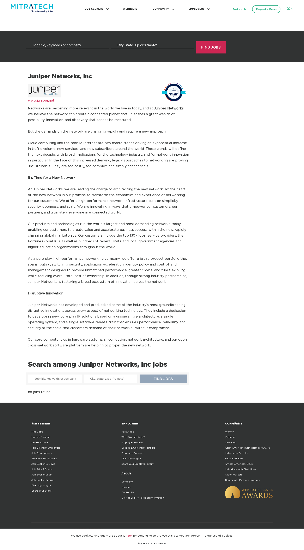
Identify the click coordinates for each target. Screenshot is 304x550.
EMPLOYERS (196, 9)
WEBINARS (130, 9)
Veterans (230, 437)
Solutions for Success (44, 458)
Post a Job (239, 9)
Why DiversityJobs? (133, 437)
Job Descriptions (41, 453)
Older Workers (233, 474)
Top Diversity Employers (45, 448)
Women (229, 431)
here (129, 535)
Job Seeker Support (43, 480)
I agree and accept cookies (152, 543)
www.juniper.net (41, 100)
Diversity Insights (41, 485)
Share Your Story (41, 491)
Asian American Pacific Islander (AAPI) (247, 448)
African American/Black (239, 464)
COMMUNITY (161, 9)
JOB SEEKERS (94, 9)
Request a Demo (266, 9)
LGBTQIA (230, 442)
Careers (125, 487)
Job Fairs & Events (42, 469)
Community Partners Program (242, 480)
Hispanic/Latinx (234, 458)
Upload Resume (40, 437)
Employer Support (132, 453)
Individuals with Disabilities (240, 469)
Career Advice (39, 442)
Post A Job (127, 431)
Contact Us (127, 492)
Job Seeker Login (41, 474)
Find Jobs (37, 431)
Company (127, 481)
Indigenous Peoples (236, 453)
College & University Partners (138, 448)
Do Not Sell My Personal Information (142, 498)
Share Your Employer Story (137, 464)
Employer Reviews (132, 442)
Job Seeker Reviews (43, 464)
